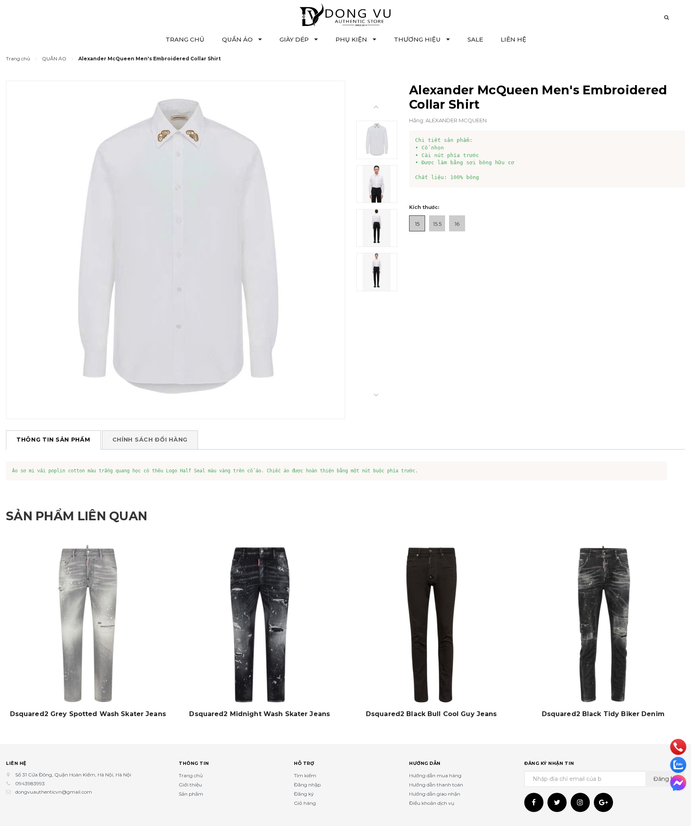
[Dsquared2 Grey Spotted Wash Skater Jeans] (88, 625)
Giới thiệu (190, 785)
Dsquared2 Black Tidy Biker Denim (603, 714)
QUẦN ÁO (238, 39)
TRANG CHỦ (185, 39)
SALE (475, 39)
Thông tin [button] (194, 763)
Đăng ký (304, 794)
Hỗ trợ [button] (304, 763)
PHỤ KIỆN (352, 39)
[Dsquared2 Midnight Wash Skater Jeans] (260, 625)
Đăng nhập (307, 785)
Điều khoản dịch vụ (431, 803)
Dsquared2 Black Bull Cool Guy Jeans (431, 714)
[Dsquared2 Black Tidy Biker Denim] (603, 625)
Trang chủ (191, 775)
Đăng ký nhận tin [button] (549, 763)
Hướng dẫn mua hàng (435, 775)
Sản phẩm (191, 794)
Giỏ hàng (305, 803)
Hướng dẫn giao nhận (434, 794)
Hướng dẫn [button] (425, 763)
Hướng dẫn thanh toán (436, 785)
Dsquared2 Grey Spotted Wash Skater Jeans (88, 714)
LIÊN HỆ (513, 39)
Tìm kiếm (305, 775)
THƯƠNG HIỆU (418, 39)
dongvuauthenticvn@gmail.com (53, 792)
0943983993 (30, 783)
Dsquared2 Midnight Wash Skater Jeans (259, 714)
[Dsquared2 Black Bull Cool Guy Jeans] (431, 625)
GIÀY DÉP (295, 39)
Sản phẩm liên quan (76, 516)
